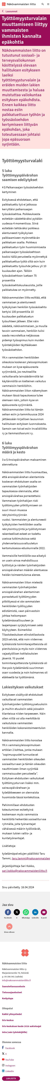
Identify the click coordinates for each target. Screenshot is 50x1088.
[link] (19, 4)
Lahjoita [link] (11, 1078)
